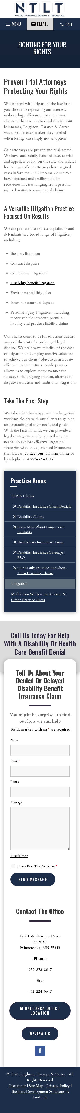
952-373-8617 (41, 459)
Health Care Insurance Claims (40, 542)
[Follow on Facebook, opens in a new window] (40, 1051)
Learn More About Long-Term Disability (40, 529)
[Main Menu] (13, 24)
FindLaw (40, 1097)
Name (14, 740)
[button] (72, 1081)
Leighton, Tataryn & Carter (42, 1074)
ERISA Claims (22, 496)
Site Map (36, 1085)
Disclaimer (19, 856)
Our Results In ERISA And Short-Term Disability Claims (42, 570)
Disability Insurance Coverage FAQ (40, 555)
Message (16, 802)
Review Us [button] (40, 1033)
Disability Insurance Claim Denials (44, 506)
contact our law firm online (47, 453)
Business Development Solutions (38, 1091)
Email (15, 761)
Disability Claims (30, 516)
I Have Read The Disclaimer (37, 866)
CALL (69, 24)
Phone (14, 782)
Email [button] (43, 24)
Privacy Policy (58, 1085)
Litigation (19, 583)
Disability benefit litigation (32, 283)
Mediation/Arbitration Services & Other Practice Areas (38, 597)
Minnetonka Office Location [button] (40, 1010)
